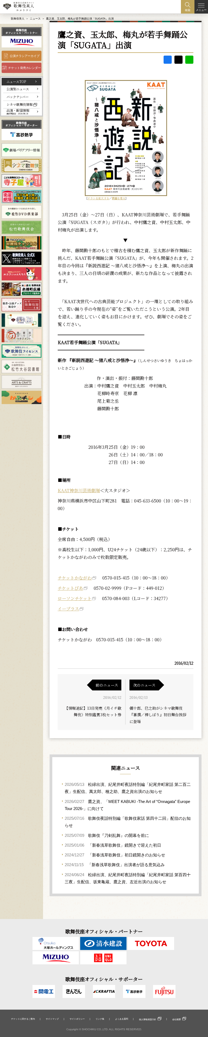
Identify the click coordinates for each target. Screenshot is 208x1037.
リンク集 (100, 1018)
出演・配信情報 (17, 111)
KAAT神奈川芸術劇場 (79, 490)
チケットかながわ (75, 578)
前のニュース (107, 685)
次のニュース (144, 685)
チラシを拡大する (98, 198)
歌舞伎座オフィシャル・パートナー (21, 31)
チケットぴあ (70, 588)
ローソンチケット (75, 598)
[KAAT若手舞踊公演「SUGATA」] (125, 138)
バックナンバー (17, 96)
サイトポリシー (77, 1018)
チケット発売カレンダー (24, 67)
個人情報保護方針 (147, 1019)
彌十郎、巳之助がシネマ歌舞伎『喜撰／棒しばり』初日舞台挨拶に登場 (157, 714)
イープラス (68, 609)
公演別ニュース (17, 89)
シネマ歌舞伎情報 (19, 104)
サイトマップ (52, 1018)
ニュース (35, 18)
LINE (189, 60)
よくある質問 (121, 1018)
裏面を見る (118, 198)
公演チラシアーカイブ (25, 55)
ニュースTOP (16, 81)
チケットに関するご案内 (23, 1018)
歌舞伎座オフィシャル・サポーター (21, 124)
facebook (168, 60)
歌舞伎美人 (17, 18)
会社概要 (176, 1019)
